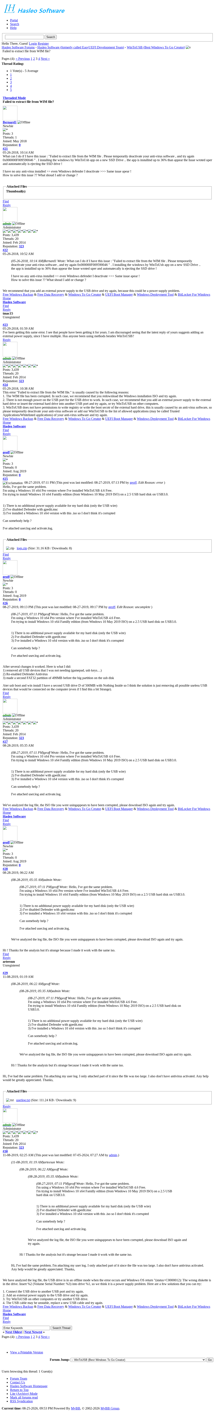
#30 (5, 1151)
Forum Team (18, 1378)
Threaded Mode (14, 98)
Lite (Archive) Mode (24, 1393)
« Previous (23, 58)
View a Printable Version (26, 1352)
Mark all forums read (24, 1397)
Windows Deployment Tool (155, 294)
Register (43, 43)
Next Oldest (13, 1332)
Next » (45, 58)
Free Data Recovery (50, 294)
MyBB (75, 1408)
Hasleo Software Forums (18, 47)
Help (13, 28)
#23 (5, 325)
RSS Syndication (21, 1401)
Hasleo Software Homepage (28, 1386)
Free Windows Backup (18, 294)
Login (33, 43)
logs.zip (22, 548)
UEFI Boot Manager (119, 294)
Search (14, 24)
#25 (5, 479)
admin (113, 1155)
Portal (14, 20)
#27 (5, 741)
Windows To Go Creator (84, 294)
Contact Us (17, 1382)
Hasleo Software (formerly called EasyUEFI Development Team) (80, 47)
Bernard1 (10, 122)
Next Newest (33, 1332)
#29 (5, 973)
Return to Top (19, 1390)
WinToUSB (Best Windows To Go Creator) (156, 47)
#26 (5, 603)
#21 (5, 148)
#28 (5, 869)
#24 (5, 385)
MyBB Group (110, 1408)
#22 (5, 250)
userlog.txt (23, 1100)
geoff (6, 452)
